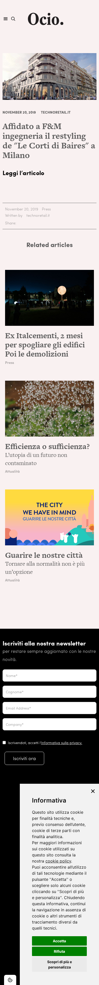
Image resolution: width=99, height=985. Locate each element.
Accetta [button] (59, 941)
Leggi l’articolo (23, 172)
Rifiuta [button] (59, 951)
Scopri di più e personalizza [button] (59, 964)
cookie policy (58, 861)
